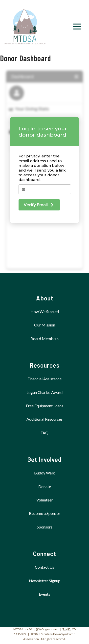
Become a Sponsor (44, 513)
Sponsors (44, 527)
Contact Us (44, 567)
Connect (44, 553)
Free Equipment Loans (44, 405)
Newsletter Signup (44, 580)
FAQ (44, 432)
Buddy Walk (44, 472)
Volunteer (44, 500)
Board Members (44, 338)
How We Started (44, 311)
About (44, 298)
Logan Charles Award (44, 392)
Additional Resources (44, 419)
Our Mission (44, 324)
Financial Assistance (44, 378)
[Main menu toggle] (77, 26)
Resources (45, 365)
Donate (44, 486)
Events (44, 594)
